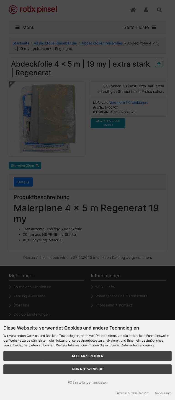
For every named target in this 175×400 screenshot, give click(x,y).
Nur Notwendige (87, 369)
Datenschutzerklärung (132, 393)
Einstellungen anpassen (90, 382)
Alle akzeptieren (87, 356)
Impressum (163, 393)
